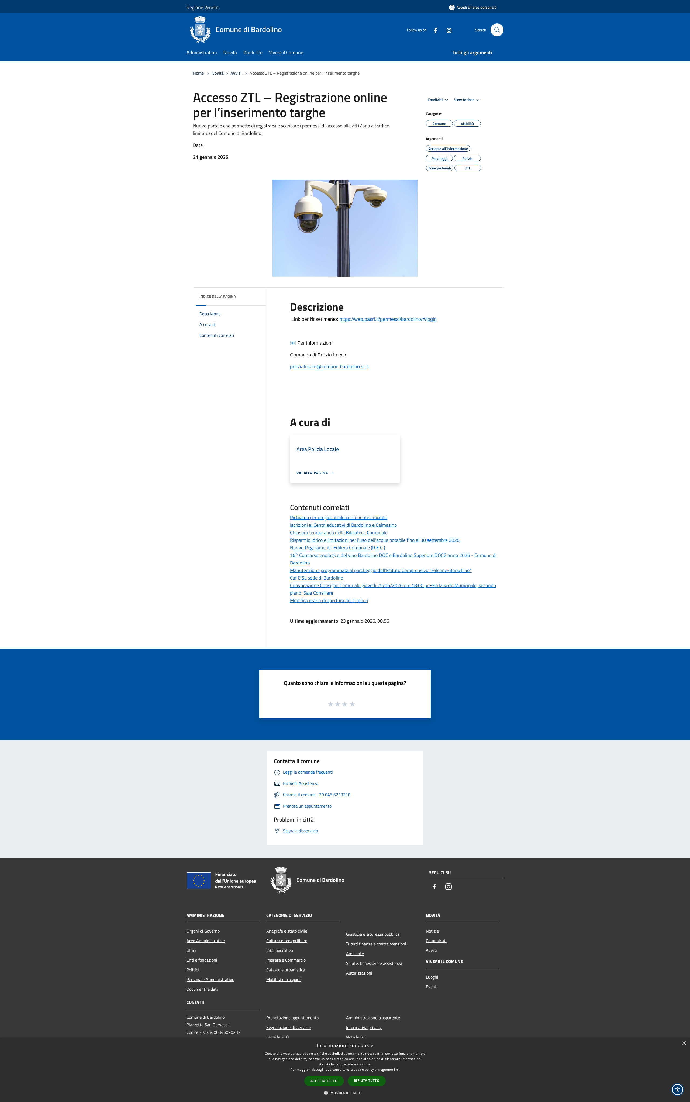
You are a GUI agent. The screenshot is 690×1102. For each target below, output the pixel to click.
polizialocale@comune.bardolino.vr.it (329, 366)
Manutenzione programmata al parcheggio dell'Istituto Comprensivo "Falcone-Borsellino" (381, 570)
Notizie (432, 931)
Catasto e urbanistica (285, 969)
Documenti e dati (202, 989)
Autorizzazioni (359, 973)
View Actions (464, 100)
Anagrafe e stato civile (286, 931)
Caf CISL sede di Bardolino (316, 577)
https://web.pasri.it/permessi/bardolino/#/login (388, 319)
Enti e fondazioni (202, 960)
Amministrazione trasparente (373, 1017)
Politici (193, 969)
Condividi (435, 100)
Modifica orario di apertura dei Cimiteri (329, 600)
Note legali (356, 1037)
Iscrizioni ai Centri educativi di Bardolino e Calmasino (343, 525)
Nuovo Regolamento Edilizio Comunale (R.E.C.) (337, 547)
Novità (218, 73)
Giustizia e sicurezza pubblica (372, 934)
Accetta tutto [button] (324, 1081)
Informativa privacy (364, 1027)
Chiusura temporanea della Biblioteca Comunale (339, 532)
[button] (345, 1093)
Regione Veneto (203, 7)
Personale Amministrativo (210, 979)
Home (198, 73)
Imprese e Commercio (286, 960)
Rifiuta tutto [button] (367, 1080)
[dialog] (345, 1070)
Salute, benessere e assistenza (374, 963)
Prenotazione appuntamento (292, 1017)
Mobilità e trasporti (283, 979)
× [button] (684, 1043)
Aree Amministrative (206, 940)
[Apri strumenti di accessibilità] (677, 1089)
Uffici (191, 950)
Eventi (432, 986)
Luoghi (432, 977)
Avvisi (236, 73)
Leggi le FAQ (277, 1037)
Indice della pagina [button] (217, 296)
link (396, 1069)
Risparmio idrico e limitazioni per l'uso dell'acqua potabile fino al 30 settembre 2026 (375, 540)
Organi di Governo (203, 931)
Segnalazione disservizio (288, 1027)
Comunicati (436, 940)
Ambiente (355, 953)
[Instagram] (446, 29)
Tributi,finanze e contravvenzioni (376, 944)
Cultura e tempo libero (286, 940)
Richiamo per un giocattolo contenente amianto (338, 517)
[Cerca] (497, 29)
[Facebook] (433, 29)
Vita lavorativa (279, 950)
